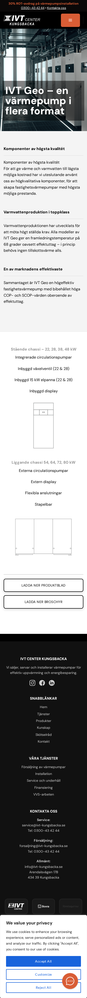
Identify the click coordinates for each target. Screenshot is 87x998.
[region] (43, 956)
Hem (43, 707)
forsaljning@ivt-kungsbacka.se (44, 846)
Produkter (43, 721)
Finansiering (43, 787)
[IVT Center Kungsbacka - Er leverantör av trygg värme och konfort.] (22, 20)
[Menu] (70, 20)
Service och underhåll (43, 780)
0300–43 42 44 (32, 8)
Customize (43, 974)
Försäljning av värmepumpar (43, 767)
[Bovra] (43, 906)
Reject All (43, 987)
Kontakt (44, 741)
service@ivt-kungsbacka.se (43, 825)
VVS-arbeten (43, 794)
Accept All (43, 961)
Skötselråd (44, 734)
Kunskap (43, 727)
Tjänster (43, 714)
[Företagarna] (70, 906)
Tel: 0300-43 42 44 (43, 830)
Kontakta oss (56, 8)
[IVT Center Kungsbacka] (16, 906)
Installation (43, 774)
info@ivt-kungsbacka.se (44, 866)
